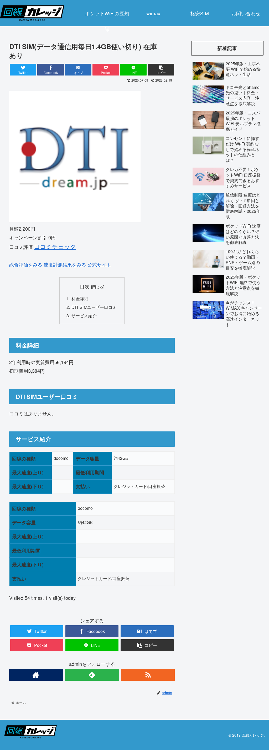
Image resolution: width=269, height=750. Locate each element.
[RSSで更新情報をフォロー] (148, 675)
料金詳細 (79, 298)
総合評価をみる (25, 264)
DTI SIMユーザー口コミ (94, 307)
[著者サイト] (36, 675)
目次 (84, 286)
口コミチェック (55, 246)
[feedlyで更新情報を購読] (92, 675)
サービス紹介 (84, 315)
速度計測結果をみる (65, 264)
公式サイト (99, 264)
